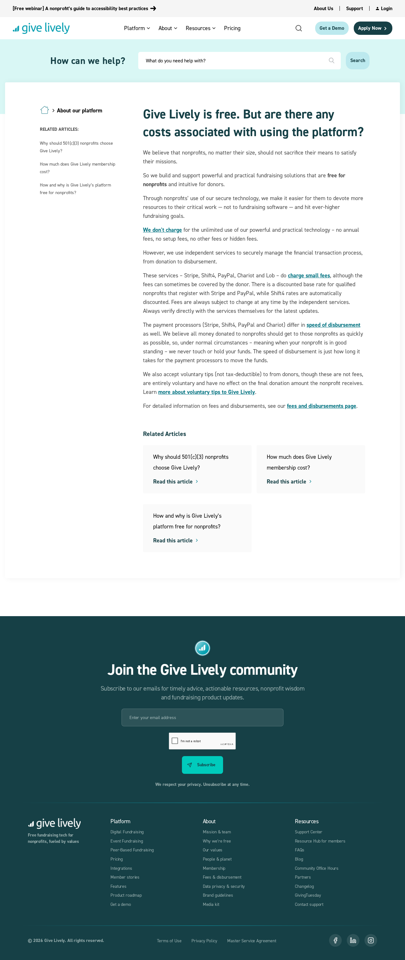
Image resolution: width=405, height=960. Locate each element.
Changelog (304, 886)
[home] (41, 28)
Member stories (125, 877)
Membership (214, 868)
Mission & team (217, 831)
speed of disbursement (333, 324)
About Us (323, 8)
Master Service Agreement (251, 940)
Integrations (121, 868)
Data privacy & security (224, 886)
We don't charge (162, 229)
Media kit (211, 904)
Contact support (309, 904)
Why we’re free (217, 840)
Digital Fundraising (127, 831)
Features (118, 886)
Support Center (308, 831)
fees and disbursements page (321, 405)
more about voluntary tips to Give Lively (206, 391)
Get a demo (120, 904)
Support (354, 8)
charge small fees (309, 275)
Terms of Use (169, 940)
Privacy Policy (204, 940)
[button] (139, 28)
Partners (303, 877)
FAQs (299, 849)
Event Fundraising (126, 840)
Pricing (116, 859)
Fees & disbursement (222, 877)
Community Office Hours (317, 868)
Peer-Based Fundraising (132, 849)
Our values (213, 849)
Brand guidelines (218, 895)
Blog (299, 859)
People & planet (217, 859)
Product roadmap (126, 895)
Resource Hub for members (320, 840)
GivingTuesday (308, 895)
